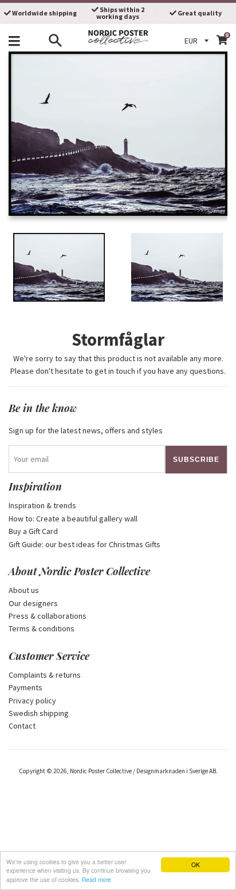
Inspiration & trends (42, 505)
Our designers (33, 603)
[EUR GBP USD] (198, 40)
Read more (96, 879)
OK (195, 864)
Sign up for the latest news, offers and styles (86, 430)
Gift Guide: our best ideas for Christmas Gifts (84, 544)
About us (24, 590)
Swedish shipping (39, 713)
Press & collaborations (47, 616)
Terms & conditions (41, 628)
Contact (22, 726)
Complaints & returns (45, 675)
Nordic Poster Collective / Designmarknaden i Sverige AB (143, 771)
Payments (25, 687)
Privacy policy (32, 700)
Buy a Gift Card (33, 531)
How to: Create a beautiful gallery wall (73, 518)
